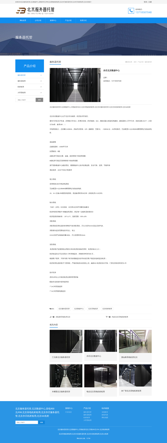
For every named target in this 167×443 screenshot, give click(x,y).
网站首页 (23, 20)
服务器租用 (30, 81)
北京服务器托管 (64, 309)
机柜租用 (30, 87)
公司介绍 (38, 20)
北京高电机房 (93, 309)
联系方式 (83, 20)
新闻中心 (53, 20)
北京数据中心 (79, 309)
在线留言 (105, 412)
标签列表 (105, 415)
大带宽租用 (30, 92)
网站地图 (105, 417)
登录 (145, 2)
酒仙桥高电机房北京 (60, 317)
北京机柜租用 (107, 309)
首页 (135, 62)
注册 (150, 2)
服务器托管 (30, 75)
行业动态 (68, 412)
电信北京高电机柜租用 (117, 317)
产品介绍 (68, 20)
